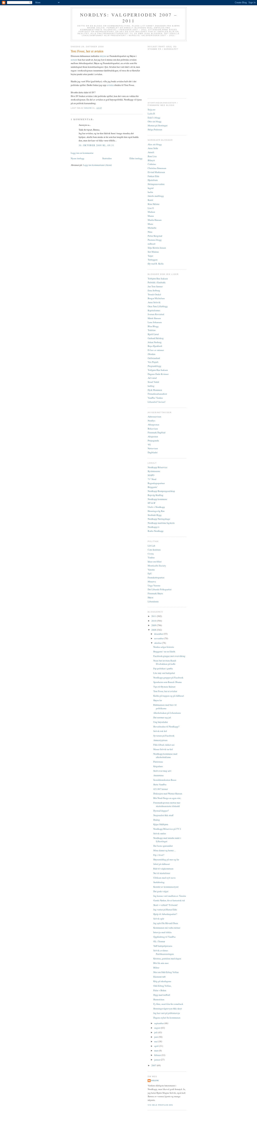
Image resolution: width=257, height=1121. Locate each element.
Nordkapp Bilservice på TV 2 (167, 828)
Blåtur (156, 967)
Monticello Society (157, 565)
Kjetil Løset (153, 334)
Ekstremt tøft (159, 976)
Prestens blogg (155, 239)
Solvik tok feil (160, 731)
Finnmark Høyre (155, 593)
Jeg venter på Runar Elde (165, 909)
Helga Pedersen (155, 129)
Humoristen (158, 999)
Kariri (150, 200)
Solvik (155, 1080)
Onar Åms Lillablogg (158, 306)
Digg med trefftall (161, 994)
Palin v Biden (159, 990)
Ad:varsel (152, 377)
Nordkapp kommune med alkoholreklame (165, 755)
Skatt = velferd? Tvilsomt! (165, 905)
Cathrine (152, 164)
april (156, 1046)
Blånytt (151, 160)
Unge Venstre (154, 585)
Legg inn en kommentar (82, 152)
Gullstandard (154, 358)
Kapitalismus (154, 310)
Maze (150, 223)
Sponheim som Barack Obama (167, 682)
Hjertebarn (153, 180)
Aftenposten (153, 424)
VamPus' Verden (155, 397)
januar (157, 1059)
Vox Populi (153, 362)
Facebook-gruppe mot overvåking (169, 656)
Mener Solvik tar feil (163, 749)
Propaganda (153, 440)
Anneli (151, 152)
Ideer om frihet (155, 561)
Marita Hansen (155, 219)
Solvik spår (158, 918)
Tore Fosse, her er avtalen (165, 691)
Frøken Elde (153, 176)
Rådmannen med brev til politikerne (165, 706)
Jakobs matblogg (156, 196)
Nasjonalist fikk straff (163, 815)
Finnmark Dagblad (156, 432)
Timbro (151, 557)
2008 (154, 629)
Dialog (156, 819)
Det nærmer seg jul (162, 717)
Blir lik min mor (161, 963)
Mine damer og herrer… (164, 850)
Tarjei (150, 255)
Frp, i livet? (158, 854)
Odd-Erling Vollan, (162, 985)
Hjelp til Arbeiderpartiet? (165, 914)
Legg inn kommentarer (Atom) (97, 165)
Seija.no (151, 109)
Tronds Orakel (154, 294)
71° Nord (152, 479)
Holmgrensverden (156, 184)
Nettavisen (153, 448)
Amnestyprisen (160, 740)
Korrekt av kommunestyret (166, 886)
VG (149, 444)
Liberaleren (153, 601)
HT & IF (151, 503)
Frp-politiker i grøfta (163, 668)
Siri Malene (153, 251)
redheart (151, 243)
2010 (154, 620)
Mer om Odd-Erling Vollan (166, 972)
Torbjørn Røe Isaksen (158, 278)
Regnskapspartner (156, 483)
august (157, 1027)
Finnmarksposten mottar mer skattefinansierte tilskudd (166, 804)
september (159, 1023)
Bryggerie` (153, 487)
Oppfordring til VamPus (164, 936)
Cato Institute (154, 549)
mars (156, 1050)
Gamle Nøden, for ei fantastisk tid (169, 900)
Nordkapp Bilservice (157, 467)
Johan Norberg (155, 342)
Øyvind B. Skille (156, 263)
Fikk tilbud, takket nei (163, 744)
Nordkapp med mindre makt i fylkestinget (167, 839)
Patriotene (158, 761)
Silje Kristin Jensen (157, 247)
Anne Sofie (153, 148)
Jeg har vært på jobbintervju (166, 1013)
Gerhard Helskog (156, 338)
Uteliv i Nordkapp (156, 507)
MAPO (151, 475)
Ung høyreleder (160, 722)
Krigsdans (158, 766)
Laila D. (151, 113)
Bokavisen (153, 428)
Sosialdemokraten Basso (164, 779)
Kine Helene (153, 204)
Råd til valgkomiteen (163, 868)
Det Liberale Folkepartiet (160, 589)
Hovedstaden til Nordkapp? (166, 726)
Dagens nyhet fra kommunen (166, 1017)
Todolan (152, 330)
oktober (158, 642)
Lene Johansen (155, 322)
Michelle (152, 227)
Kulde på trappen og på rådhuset (168, 695)
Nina (150, 231)
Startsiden (107, 158)
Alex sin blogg (155, 144)
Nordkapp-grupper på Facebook (168, 677)
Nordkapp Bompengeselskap (161, 491)
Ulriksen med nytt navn (164, 877)
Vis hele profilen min (160, 1105)
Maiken (151, 211)
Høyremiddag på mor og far (166, 859)
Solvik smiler (159, 833)
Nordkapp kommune (157, 499)
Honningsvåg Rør (156, 511)
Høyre (150, 597)
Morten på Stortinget (157, 125)
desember (159, 633)
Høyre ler (157, 700)
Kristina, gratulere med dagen (167, 958)
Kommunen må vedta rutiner (166, 927)
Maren (151, 215)
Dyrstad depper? (161, 810)
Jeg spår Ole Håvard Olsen (165, 923)
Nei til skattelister (161, 873)
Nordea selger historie (163, 646)
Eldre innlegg (136, 158)
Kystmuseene (154, 471)
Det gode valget (160, 891)
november (159, 638)
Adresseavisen (154, 416)
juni (156, 1036)
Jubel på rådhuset (161, 864)
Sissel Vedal (153, 381)
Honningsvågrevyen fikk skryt (167, 1008)
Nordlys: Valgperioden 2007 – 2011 (128, 18)
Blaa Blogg (153, 326)
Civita (151, 553)
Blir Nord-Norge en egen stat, (167, 798)
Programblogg (154, 366)
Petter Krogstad (155, 235)
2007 (154, 1065)
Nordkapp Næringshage (159, 518)
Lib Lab (151, 545)
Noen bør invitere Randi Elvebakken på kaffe (164, 662)
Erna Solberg (154, 290)
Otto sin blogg (154, 121)
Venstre (151, 569)
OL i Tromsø (159, 941)
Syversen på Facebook (163, 735)
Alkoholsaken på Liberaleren (167, 712)
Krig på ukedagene (162, 981)
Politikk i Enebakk (157, 282)
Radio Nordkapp (155, 531)
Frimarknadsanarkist (157, 393)
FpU (150, 573)
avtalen (110, 85)
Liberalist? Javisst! (156, 401)
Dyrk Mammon (155, 390)
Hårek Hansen (154, 318)
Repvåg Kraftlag (155, 495)
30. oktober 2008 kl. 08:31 (96, 145)
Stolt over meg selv (162, 770)
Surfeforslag (159, 882)
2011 (154, 616)
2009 (154, 625)
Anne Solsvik (154, 302)
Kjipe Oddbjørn (160, 824)
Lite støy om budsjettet (164, 673)
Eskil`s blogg (154, 117)
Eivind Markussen (156, 172)
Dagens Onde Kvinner (158, 374)
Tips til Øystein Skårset (164, 686)
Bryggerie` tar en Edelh (164, 651)
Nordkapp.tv (154, 526)
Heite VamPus (159, 784)
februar (157, 1055)
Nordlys (151, 420)
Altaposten (153, 436)
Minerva (152, 581)
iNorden (151, 354)
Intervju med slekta (162, 932)
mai (156, 1041)
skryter (103, 56)
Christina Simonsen (157, 168)
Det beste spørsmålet (163, 845)
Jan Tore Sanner (155, 286)
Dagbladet (153, 452)
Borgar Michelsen (156, 298)
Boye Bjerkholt (155, 346)
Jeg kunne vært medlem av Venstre (169, 895)
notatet (74, 59)
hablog (151, 385)
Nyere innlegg (77, 158)
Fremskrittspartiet (156, 577)
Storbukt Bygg (155, 515)
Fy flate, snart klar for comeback (168, 1004)
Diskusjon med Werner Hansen (167, 793)
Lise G (151, 208)
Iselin (150, 192)
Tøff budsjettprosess (162, 945)
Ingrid (151, 188)
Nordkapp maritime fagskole (161, 522)
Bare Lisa (152, 156)
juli (156, 1032)
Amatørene (158, 775)
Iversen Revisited (156, 314)
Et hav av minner (156, 350)
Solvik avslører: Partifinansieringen (163, 952)
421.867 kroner (160, 789)
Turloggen (153, 259)
